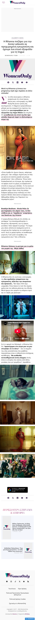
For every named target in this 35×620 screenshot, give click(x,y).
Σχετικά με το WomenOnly (17, 603)
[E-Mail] (22, 82)
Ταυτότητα (12, 589)
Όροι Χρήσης (22, 589)
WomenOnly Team (11, 55)
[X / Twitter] (13, 82)
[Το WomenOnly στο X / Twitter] (20, 582)
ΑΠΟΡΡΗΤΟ (31, 619)
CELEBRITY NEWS (18, 38)
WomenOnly (17, 575)
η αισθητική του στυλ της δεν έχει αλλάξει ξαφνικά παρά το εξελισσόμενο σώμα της (16, 117)
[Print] (27, 82)
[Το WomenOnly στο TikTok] (15, 582)
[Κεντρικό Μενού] (3, 2)
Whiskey (27, 614)
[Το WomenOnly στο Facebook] (7, 582)
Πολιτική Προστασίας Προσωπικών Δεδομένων (17, 594)
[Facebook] (8, 82)
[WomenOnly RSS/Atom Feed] (28, 582)
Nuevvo (15, 614)
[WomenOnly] (17, 2)
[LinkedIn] (17, 82)
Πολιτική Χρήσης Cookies (17, 599)
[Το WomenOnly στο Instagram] (11, 582)
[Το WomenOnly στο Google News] (24, 582)
